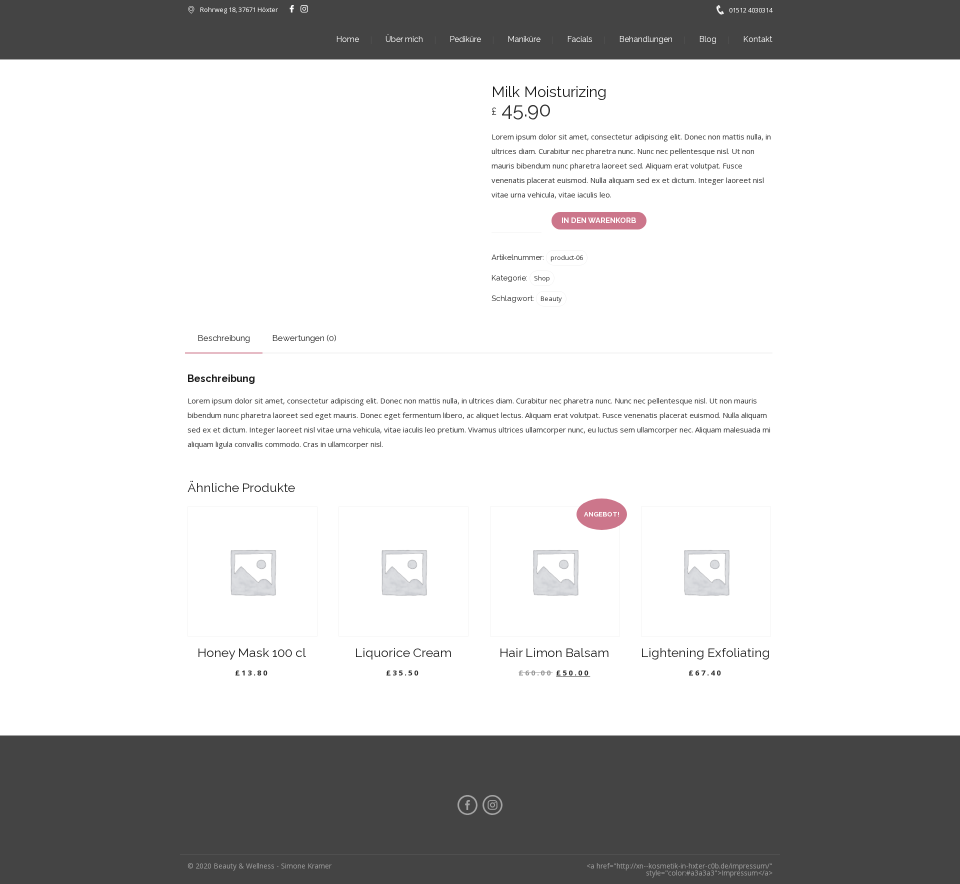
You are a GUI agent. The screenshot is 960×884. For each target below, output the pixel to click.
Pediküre (465, 39)
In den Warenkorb (599, 220)
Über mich (404, 39)
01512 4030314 (750, 10)
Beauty (551, 298)
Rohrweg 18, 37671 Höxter (239, 9)
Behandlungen (645, 39)
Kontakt (757, 39)
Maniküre (524, 39)
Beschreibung (224, 338)
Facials (579, 39)
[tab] (223, 338)
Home (347, 39)
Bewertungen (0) (304, 338)
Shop (542, 278)
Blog (707, 39)
